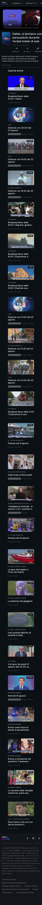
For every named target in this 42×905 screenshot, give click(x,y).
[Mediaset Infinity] (4, 3)
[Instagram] (33, 838)
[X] (39, 838)
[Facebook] (27, 838)
